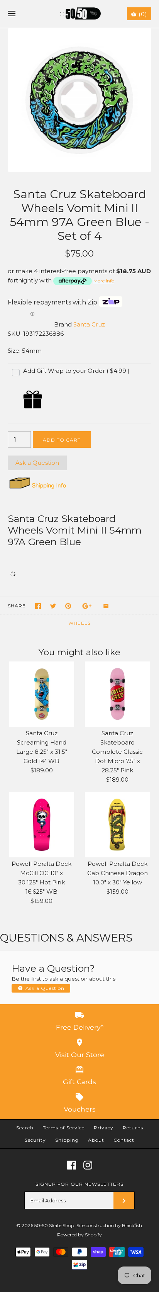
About (96, 1140)
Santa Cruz (89, 324)
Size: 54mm (25, 350)
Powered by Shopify (79, 1235)
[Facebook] (71, 1165)
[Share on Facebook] (38, 606)
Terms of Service (64, 1127)
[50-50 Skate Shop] (80, 14)
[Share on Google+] (87, 606)
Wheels (79, 623)
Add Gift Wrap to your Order (76, 370)
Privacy (103, 1127)
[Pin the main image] (68, 606)
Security (35, 1140)
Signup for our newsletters (79, 1184)
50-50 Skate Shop (54, 1225)
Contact (123, 1140)
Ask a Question (37, 462)
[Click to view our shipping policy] (37, 488)
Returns (133, 1127)
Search (25, 1127)
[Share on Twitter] (53, 606)
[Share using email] (106, 606)
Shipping (67, 1140)
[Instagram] (87, 1165)
